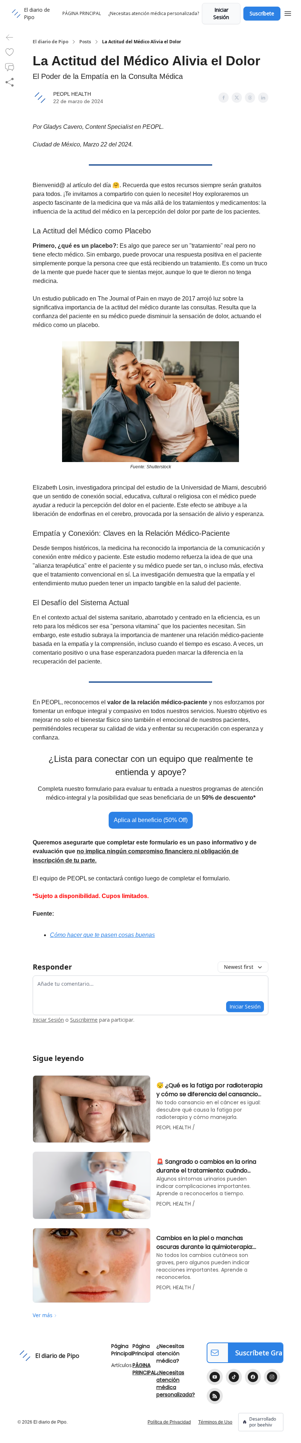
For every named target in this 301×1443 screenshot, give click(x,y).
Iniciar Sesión (221, 13)
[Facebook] (253, 1377)
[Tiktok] (234, 1377)
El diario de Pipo (50, 42)
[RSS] (215, 1396)
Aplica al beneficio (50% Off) (151, 820)
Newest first (238, 966)
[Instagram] (272, 1377)
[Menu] (287, 12)
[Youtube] (215, 1377)
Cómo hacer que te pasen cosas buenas (102, 935)
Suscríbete (262, 13)
